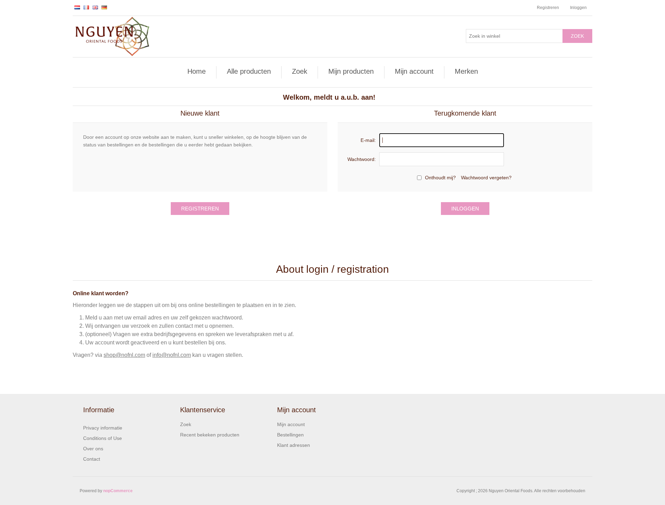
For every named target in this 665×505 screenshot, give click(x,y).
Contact (91, 459)
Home (196, 71)
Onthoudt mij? (440, 177)
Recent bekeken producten (209, 435)
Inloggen (578, 7)
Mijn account (414, 71)
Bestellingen (290, 435)
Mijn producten (351, 71)
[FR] (86, 7)
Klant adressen (293, 445)
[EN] (95, 7)
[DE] (104, 7)
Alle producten (249, 71)
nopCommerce (118, 490)
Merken (466, 71)
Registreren (548, 7)
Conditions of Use (102, 438)
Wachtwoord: (361, 159)
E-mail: (368, 140)
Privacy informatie (102, 428)
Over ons (93, 448)
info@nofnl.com (171, 355)
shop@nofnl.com (124, 355)
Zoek (577, 36)
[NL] (77, 7)
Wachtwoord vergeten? (486, 177)
